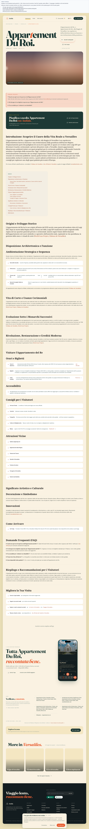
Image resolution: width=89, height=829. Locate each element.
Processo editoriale (46, 807)
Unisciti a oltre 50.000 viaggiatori (27, 672)
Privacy (73, 805)
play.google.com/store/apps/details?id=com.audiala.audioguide (22, 8)
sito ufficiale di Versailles (50, 164)
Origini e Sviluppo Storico (14, 177)
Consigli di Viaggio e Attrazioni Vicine (18, 198)
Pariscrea (77, 377)
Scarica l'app (79, 18)
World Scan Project (41, 236)
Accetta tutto (61, 825)
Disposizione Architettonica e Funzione (17, 179)
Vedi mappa (67, 44)
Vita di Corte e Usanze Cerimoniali (16, 185)
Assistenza (58, 805)
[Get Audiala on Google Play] (59, 797)
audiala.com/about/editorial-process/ (18, 11)
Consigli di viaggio (30, 809)
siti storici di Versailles (34, 607)
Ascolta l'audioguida (68, 39)
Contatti (58, 811)
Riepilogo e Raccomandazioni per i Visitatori (19, 210)
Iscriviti (70, 793)
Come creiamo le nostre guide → (57, 723)
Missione (43, 809)
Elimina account (74, 812)
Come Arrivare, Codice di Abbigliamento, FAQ (20, 208)
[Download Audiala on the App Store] (50, 797)
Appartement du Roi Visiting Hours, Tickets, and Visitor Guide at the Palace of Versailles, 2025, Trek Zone (72, 708)
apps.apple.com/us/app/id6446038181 (15, 7)
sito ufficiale (47, 99)
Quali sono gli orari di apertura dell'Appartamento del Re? (25, 97)
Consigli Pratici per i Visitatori (15, 206)
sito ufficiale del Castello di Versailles (40, 613)
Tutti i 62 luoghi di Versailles (43, 775)
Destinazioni (27, 18)
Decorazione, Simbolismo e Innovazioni (19, 203)
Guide (34, 18)
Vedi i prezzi (39, 18)
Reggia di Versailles (47, 607)
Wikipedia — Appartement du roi (43, 715)
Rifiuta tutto (52, 825)
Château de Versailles (36, 164)
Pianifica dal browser (73, 122)
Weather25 (51, 428)
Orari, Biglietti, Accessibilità (16, 194)
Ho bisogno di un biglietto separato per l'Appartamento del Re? (26, 102)
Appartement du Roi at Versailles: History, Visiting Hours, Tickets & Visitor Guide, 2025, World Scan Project (46, 699)
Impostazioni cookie (75, 809)
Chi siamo (44, 805)
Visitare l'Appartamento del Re (15, 192)
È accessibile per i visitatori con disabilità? (20, 105)
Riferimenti (11, 213)
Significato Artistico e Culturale (16, 201)
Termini (72, 807)
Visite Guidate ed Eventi (15, 196)
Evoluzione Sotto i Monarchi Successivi (17, 187)
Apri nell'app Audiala (73, 118)
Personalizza (44, 825)
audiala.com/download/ (18, 9)
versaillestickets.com (76, 164)
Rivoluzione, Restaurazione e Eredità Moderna (19, 190)
